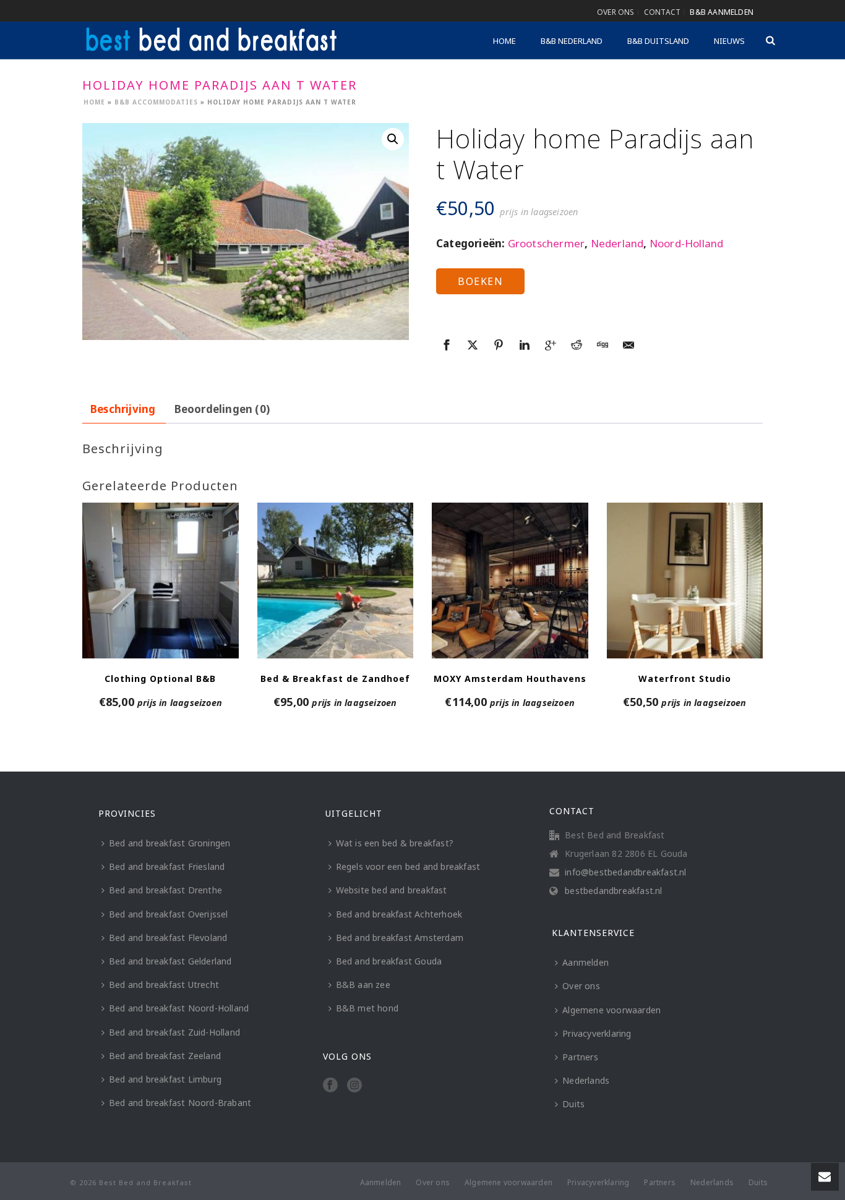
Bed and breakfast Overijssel (168, 914)
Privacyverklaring (596, 1033)
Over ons (581, 986)
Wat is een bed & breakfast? (394, 843)
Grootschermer (546, 243)
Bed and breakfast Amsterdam (399, 937)
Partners (580, 1057)
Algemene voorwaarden (611, 1010)
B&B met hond (367, 1008)
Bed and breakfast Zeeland (165, 1056)
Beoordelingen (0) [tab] (222, 409)
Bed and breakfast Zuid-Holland (174, 1032)
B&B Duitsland (658, 40)
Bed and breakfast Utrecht (164, 984)
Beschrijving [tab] (122, 409)
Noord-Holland (687, 243)
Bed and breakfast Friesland (167, 866)
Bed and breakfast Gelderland (170, 961)
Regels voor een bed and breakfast (408, 866)
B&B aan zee (363, 984)
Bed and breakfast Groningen (169, 843)
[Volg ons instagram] (354, 1086)
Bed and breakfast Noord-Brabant (180, 1103)
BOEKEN (480, 281)
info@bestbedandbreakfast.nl (625, 872)
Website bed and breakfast (391, 890)
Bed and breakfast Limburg (165, 1079)
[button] (393, 139)
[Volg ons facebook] (330, 1086)
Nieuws (729, 40)
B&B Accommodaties (156, 102)
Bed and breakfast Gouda (389, 961)
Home (504, 40)
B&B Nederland (572, 40)
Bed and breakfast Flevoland (168, 937)
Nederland (617, 243)
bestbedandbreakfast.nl (613, 890)
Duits (573, 1104)
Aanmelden (585, 962)
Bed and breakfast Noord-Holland (179, 1008)
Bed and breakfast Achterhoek (399, 914)
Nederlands (585, 1080)
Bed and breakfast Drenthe (165, 890)
